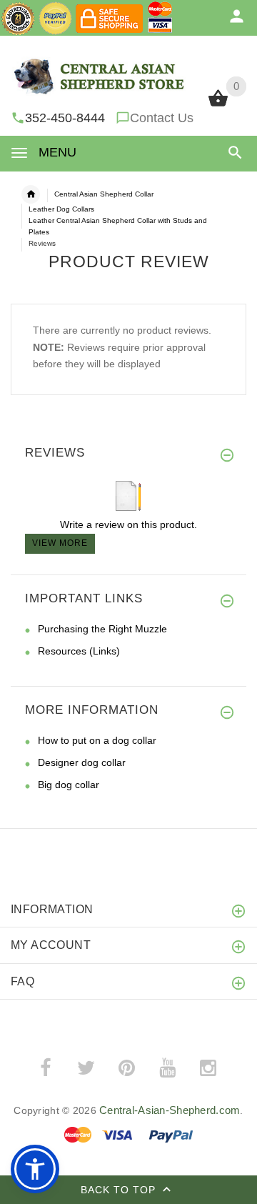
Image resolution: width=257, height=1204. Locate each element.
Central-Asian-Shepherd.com (169, 1110)
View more (60, 543)
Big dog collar (68, 784)
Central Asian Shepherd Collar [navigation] (103, 194)
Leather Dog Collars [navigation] (61, 209)
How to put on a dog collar (97, 740)
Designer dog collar (82, 762)
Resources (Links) (79, 651)
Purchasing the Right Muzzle (102, 629)
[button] (232, 152)
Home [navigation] (30, 194)
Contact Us (161, 118)
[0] (218, 105)
